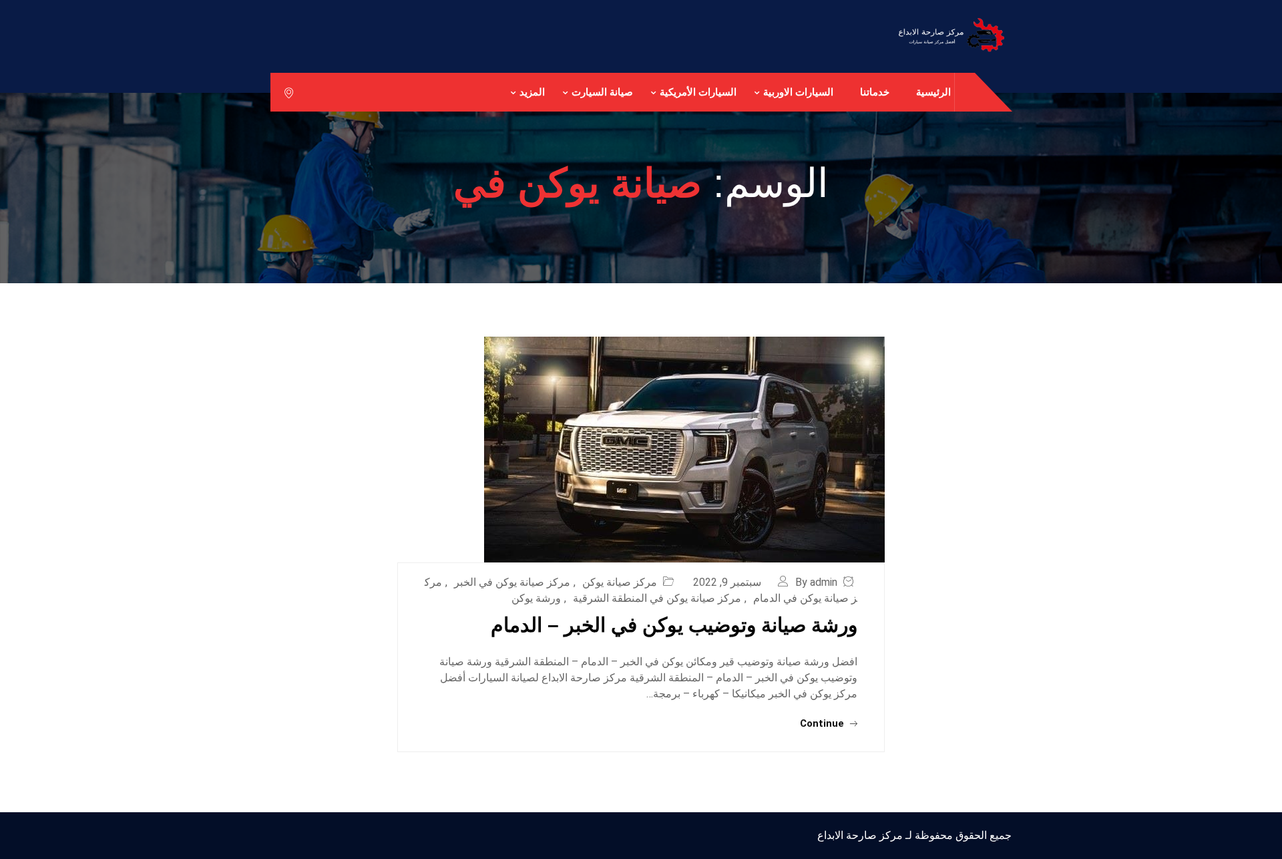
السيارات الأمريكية (698, 92)
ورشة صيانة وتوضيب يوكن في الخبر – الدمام (674, 625)
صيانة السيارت (602, 92)
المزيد (532, 92)
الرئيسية (933, 92)
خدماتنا (874, 92)
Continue (823, 723)
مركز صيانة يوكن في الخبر (512, 582)
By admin (816, 582)
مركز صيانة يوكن (619, 582)
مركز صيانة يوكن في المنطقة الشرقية (657, 598)
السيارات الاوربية (798, 92)
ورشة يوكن (536, 598)
